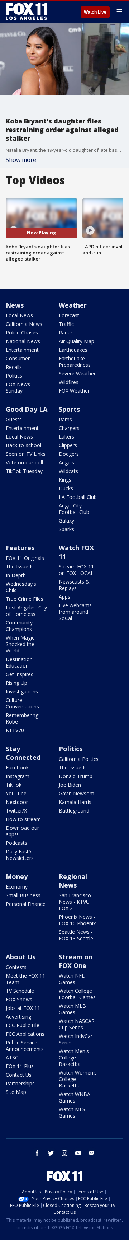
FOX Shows (19, 999)
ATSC (12, 1057)
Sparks (66, 529)
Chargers (69, 428)
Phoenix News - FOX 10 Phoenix (77, 920)
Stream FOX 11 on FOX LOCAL (76, 569)
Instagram (17, 776)
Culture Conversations (22, 703)
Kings (65, 479)
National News (23, 341)
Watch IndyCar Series (75, 1039)
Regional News (73, 880)
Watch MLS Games (72, 1112)
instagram (64, 1153)
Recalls (14, 367)
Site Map (16, 1092)
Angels (66, 462)
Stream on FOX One (75, 961)
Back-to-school (23, 445)
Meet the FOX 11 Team (25, 979)
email (91, 1153)
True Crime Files (24, 598)
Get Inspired (20, 674)
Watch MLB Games (72, 1009)
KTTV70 (15, 730)
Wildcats (68, 471)
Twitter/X (16, 810)
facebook (37, 1153)
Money (17, 876)
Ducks (66, 488)
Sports (69, 409)
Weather (73, 305)
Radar (65, 332)
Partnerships (20, 1083)
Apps (64, 596)
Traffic (66, 323)
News (15, 305)
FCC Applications (25, 1033)
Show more (21, 160)
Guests (14, 419)
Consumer (18, 358)
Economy (17, 886)
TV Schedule (20, 990)
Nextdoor (17, 802)
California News (24, 323)
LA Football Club (78, 496)
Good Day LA (26, 409)
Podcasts (16, 842)
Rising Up (16, 682)
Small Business (23, 895)
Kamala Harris (75, 802)
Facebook (17, 767)
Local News (19, 315)
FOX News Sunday (18, 387)
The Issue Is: (20, 566)
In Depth (16, 575)
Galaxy (66, 520)
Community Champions (19, 625)
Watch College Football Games (77, 994)
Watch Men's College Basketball (74, 1057)
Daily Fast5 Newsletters (20, 854)
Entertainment (22, 349)
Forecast (69, 315)
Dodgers (69, 453)
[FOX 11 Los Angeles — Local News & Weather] (26, 11)
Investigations (22, 691)
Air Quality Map (76, 341)
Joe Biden (70, 784)
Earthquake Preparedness (75, 361)
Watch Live (95, 12)
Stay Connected (23, 753)
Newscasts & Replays (74, 584)
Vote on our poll (24, 462)
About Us (20, 957)
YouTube (16, 793)
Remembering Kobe (22, 718)
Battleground (74, 810)
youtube (78, 1153)
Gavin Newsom (76, 793)
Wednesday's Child (21, 587)
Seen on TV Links (26, 453)
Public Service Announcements (25, 1045)
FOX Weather (74, 390)
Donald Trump (75, 776)
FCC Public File (22, 1025)
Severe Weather (77, 373)
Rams (65, 419)
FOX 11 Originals (25, 558)
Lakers (66, 436)
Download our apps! (22, 831)
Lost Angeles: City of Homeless (26, 610)
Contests (16, 967)
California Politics (79, 758)
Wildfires (68, 382)
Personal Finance (26, 903)
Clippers (68, 445)
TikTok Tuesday (24, 471)
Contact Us (19, 1074)
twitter (51, 1153)
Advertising (18, 1016)
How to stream (23, 819)
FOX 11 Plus (20, 1066)
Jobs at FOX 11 (23, 1008)
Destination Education (19, 662)
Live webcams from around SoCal (75, 612)
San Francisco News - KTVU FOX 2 (75, 902)
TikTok (14, 784)
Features (20, 547)
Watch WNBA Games (74, 1097)
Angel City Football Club (74, 508)
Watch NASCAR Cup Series (77, 1024)
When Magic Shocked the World (20, 644)
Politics (14, 375)
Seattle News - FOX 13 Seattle (76, 935)
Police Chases (22, 332)
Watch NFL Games (72, 979)
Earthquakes (73, 349)
